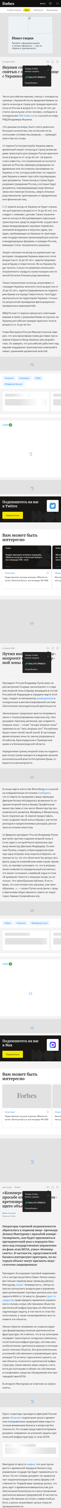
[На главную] (8, 3)
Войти (43, 3)
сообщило (44, 776)
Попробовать (31, 82)
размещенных (45, 681)
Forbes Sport (10, 556)
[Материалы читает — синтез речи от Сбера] (48, 61)
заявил (31, 1448)
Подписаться (12, 498)
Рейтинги (38, 10)
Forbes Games (18, 10)
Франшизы (52, 10)
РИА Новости (26, 115)
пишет (19, 1268)
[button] (57, 3)
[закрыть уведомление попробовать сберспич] (48, 70)
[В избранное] (57, 61)
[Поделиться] (52, 61)
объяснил (15, 1401)
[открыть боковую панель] (50, 3)
